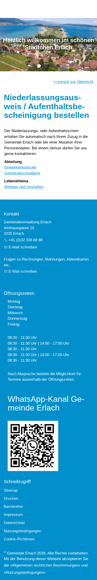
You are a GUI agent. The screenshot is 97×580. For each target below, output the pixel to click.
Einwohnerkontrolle (20, 167)
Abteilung (13, 162)
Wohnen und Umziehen (23, 187)
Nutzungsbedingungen (24, 572)
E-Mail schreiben (23, 247)
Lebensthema (16, 181)
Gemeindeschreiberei (22, 173)
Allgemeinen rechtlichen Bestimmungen (45, 565)
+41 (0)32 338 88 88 (25, 240)
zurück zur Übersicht (75, 82)
